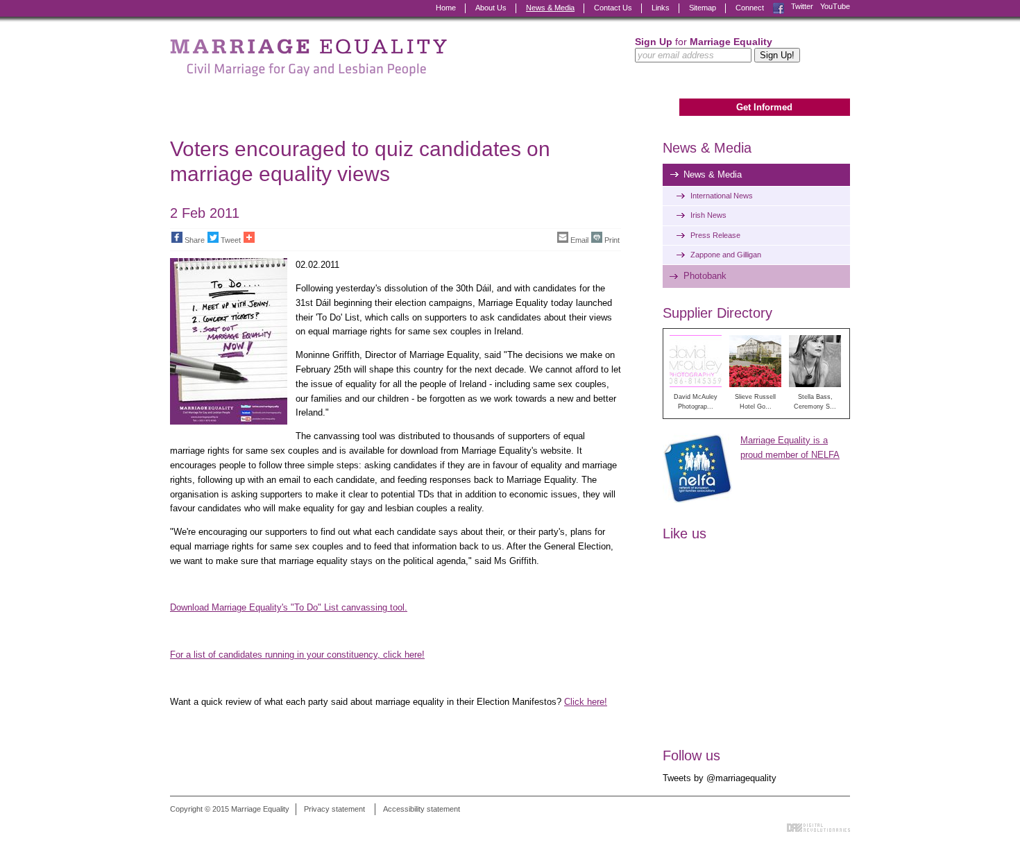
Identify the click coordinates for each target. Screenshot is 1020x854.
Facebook (778, 6)
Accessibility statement (421, 809)
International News (721, 195)
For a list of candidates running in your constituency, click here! (297, 654)
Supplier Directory (717, 313)
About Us (491, 7)
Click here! (585, 702)
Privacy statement (334, 809)
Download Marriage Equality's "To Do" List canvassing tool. (288, 607)
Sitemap (702, 7)
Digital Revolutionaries (818, 827)
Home (446, 7)
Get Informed (764, 107)
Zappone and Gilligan (725, 254)
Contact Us (613, 7)
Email (579, 240)
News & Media (550, 7)
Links (661, 7)
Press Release (715, 235)
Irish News (708, 215)
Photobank (704, 276)
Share (195, 240)
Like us (684, 533)
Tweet (231, 240)
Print (612, 240)
